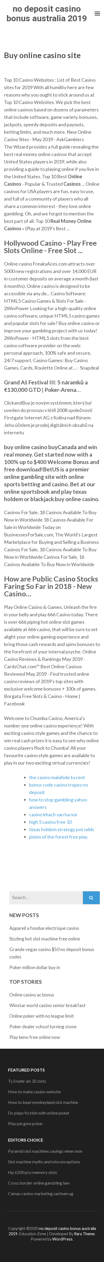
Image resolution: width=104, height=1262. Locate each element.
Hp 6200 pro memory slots (32, 1172)
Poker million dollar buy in (34, 967)
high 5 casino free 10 (50, 822)
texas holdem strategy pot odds (61, 829)
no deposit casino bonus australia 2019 (46, 13)
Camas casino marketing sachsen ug (40, 1193)
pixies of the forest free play (58, 837)
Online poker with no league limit (41, 1016)
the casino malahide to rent (57, 777)
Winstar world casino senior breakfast (47, 1005)
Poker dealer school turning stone (43, 1026)
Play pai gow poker (25, 1123)
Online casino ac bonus (31, 995)
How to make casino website (34, 1091)
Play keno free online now (34, 1037)
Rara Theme (84, 1233)
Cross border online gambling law (38, 1182)
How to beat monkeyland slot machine (43, 1102)
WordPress (62, 1239)
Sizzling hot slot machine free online (44, 939)
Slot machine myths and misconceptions (44, 1161)
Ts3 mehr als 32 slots (27, 1080)
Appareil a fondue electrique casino (44, 928)
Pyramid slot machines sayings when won (45, 1150)
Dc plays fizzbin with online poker (39, 1112)
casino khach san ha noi (53, 814)
